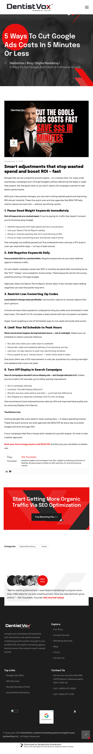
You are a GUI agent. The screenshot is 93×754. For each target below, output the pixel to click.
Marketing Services (62, 641)
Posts (44, 546)
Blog (55, 646)
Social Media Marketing (17, 692)
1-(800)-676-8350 (67, 688)
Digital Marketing (27, 546)
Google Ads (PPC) (15, 675)
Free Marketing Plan (46, 517)
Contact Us (59, 658)
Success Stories (61, 635)
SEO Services (12, 681)
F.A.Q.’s (56, 652)
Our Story (58, 629)
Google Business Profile (18, 687)
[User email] (10, 471)
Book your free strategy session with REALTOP (27, 444)
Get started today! (53, 597)
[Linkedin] (7, 471)
